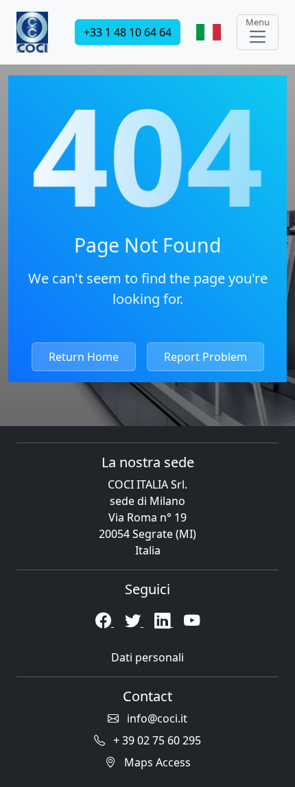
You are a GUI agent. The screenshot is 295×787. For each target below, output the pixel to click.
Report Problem (205, 356)
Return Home (84, 356)
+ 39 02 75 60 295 (155, 740)
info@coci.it (155, 718)
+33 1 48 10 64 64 (128, 32)
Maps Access (156, 762)
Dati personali (147, 657)
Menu (258, 22)
